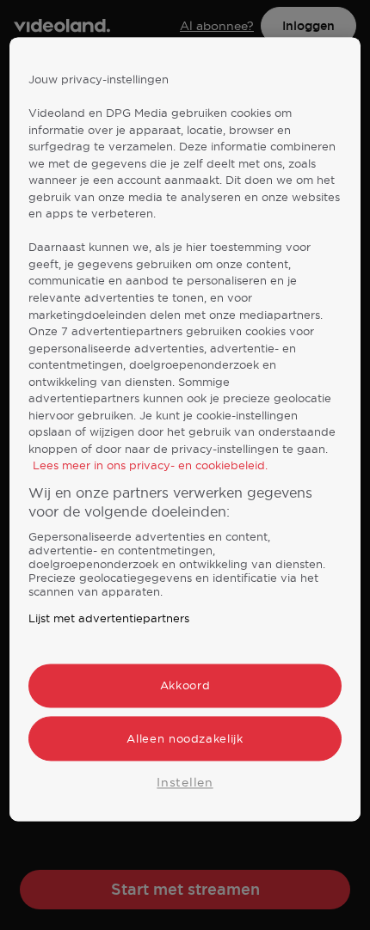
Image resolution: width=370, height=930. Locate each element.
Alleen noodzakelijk (184, 738)
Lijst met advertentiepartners (108, 619)
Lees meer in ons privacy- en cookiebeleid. (150, 466)
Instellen (185, 782)
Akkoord (185, 686)
